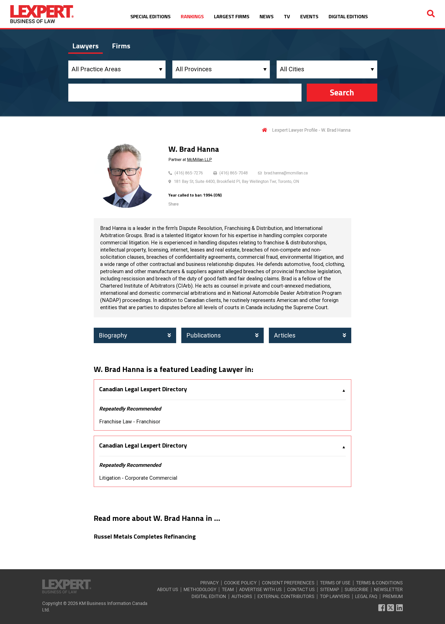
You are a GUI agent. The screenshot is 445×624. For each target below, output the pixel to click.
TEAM (228, 589)
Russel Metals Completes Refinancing (145, 536)
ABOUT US (167, 589)
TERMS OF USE (335, 582)
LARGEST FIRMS (231, 16)
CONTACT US (301, 589)
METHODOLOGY (200, 589)
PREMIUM (393, 596)
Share (173, 204)
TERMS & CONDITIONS (379, 582)
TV (287, 16)
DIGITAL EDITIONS (348, 16)
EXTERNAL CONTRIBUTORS (286, 596)
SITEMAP (329, 589)
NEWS (266, 16)
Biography (113, 335)
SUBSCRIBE (357, 589)
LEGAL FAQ (366, 596)
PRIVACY (209, 582)
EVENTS (309, 16)
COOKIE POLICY (240, 582)
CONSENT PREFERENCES (288, 582)
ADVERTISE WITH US (260, 589)
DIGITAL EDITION (209, 596)
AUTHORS (242, 596)
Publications (203, 335)
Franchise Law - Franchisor (129, 421)
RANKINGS (192, 16)
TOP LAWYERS (335, 596)
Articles (284, 335)
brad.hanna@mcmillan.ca (286, 173)
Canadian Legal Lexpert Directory (143, 389)
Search (342, 92)
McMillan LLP (199, 159)
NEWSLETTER (388, 589)
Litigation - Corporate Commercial (138, 478)
